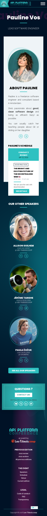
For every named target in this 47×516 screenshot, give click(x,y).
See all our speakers (23, 370)
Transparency (23, 500)
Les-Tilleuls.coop (30, 512)
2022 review (23, 453)
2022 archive (24, 456)
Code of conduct (23, 494)
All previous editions (23, 459)
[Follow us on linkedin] (26, 404)
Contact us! (23, 395)
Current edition (23, 481)
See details (21, 191)
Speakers (23, 472)
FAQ (23, 497)
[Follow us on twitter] (21, 404)
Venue (23, 478)
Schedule (23, 475)
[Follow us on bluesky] (16, 404)
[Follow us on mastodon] (31, 404)
